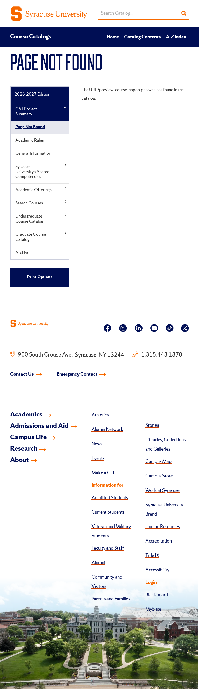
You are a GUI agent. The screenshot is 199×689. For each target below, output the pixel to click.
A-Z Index (176, 37)
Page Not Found (30, 127)
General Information (33, 153)
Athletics (100, 415)
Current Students (107, 512)
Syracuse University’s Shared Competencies (32, 172)
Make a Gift (103, 473)
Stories (152, 425)
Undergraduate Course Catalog (29, 219)
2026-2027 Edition (32, 94)
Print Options (39, 277)
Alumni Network (107, 430)
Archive (22, 253)
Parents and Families (110, 599)
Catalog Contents (142, 37)
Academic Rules (29, 140)
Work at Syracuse (162, 490)
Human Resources (162, 527)
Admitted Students (109, 498)
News (96, 444)
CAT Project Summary (26, 111)
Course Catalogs (30, 37)
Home (113, 37)
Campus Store (159, 476)
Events (97, 458)
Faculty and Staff (107, 548)
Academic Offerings (33, 190)
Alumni (98, 563)
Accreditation (158, 541)
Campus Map (158, 462)
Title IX (152, 556)
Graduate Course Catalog (30, 237)
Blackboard (156, 595)
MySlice (153, 609)
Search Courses (29, 203)
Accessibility (157, 570)
